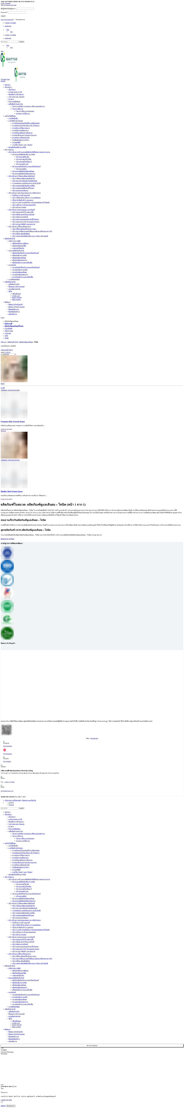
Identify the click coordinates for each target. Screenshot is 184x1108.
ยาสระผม (8, 333)
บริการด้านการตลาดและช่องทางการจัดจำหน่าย (24, 193)
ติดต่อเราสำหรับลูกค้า (15, 304)
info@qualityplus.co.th (7, 791)
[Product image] (14, 418)
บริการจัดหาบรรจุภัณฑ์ (20, 217)
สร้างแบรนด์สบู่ (21, 169)
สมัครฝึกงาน (12, 314)
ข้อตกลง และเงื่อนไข (29, 800)
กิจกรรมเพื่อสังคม (14, 101)
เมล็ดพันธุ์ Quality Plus (15, 104)
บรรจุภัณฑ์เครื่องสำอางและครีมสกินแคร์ (26, 267)
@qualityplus (94, 738)
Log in (3, 16)
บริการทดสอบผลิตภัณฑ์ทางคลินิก (23, 185)
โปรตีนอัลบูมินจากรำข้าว (20, 140)
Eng (12, 805)
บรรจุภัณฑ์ (12, 265)
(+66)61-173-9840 (9, 782)
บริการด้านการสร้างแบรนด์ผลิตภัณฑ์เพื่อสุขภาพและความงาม (29, 152)
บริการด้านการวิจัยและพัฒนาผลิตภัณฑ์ (21, 176)
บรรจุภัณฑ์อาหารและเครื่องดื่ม (22, 277)
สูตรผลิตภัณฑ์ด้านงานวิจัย (17, 147)
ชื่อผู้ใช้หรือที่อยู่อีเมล (8, 9)
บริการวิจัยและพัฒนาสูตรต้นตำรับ (23, 178)
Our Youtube (7, 761)
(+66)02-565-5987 (6, 1100)
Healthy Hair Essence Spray (12, 491)
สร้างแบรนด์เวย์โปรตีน (23, 159)
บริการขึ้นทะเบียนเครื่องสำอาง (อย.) (24, 229)
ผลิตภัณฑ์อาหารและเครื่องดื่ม (22, 262)
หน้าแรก (4, 342)
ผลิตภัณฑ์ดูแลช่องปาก (19, 260)
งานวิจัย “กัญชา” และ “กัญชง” (22, 145)
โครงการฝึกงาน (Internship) (25, 111)
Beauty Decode (17, 297)
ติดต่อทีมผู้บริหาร (14, 311)
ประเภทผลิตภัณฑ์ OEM (16, 250)
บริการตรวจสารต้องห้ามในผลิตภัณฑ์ (24, 181)
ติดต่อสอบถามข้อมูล (7, 539)
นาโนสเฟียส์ (16, 142)
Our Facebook (7, 746)
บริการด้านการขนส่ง (19, 207)
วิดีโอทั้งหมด (16, 294)
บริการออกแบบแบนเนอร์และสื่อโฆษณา (25, 219)
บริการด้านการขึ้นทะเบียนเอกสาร (19, 226)
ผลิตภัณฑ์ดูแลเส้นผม (19, 258)
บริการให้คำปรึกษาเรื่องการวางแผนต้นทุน (26, 197)
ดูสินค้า (3, 1106)
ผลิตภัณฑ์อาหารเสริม (19, 255)
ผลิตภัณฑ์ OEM (13, 342)
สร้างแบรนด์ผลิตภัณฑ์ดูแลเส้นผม (23, 171)
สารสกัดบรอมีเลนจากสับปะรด (22, 133)
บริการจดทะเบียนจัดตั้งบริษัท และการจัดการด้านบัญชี (30, 236)
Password (4, 12)
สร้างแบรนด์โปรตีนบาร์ (24, 161)
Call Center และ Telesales (16, 97)
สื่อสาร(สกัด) (16, 299)
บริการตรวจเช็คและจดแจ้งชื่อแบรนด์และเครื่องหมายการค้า (32, 231)
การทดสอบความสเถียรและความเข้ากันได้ (26, 183)
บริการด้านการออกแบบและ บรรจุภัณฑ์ (21, 209)
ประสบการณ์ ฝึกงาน (23, 113)
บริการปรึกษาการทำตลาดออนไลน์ (24, 205)
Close (2, 317)
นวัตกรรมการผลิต (14, 241)
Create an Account (10, 5)
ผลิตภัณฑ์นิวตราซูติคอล (20, 243)
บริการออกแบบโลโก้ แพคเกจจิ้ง (23, 212)
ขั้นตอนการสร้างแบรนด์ (16, 286)
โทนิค (7, 338)
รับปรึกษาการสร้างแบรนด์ (21, 195)
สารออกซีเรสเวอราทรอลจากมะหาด (24, 135)
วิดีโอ (10, 291)
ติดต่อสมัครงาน (13, 309)
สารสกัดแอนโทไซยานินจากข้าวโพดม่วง (25, 125)
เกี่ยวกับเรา (12, 89)
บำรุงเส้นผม (8, 328)
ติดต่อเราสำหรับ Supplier (16, 307)
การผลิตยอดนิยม (14, 279)
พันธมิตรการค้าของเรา (16, 94)
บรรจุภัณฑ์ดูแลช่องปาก (20, 274)
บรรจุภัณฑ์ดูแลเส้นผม (19, 272)
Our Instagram (7, 754)
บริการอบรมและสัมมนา (20, 190)
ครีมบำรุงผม (9, 331)
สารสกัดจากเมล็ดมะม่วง (20, 130)
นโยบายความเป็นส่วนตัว (13, 800)
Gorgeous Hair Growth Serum (13, 421)
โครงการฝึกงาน (17, 109)
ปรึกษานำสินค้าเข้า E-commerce (22, 200)
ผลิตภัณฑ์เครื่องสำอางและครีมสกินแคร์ (25, 253)
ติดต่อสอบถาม (11, 1106)
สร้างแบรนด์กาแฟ (22, 164)
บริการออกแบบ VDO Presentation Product (25, 222)
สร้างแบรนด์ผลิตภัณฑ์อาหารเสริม (23, 154)
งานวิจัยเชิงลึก (13, 118)
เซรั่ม (6, 335)
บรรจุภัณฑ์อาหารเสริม (20, 270)
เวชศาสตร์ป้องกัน (18, 248)
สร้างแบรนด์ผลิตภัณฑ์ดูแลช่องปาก (23, 173)
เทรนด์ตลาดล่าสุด (14, 289)
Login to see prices (6, 429)
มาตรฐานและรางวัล (15, 92)
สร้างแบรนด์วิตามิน (22, 157)
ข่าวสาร (11, 99)
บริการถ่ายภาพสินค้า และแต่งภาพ (23, 224)
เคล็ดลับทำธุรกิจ (13, 284)
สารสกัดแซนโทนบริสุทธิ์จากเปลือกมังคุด (25, 123)
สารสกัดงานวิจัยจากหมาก (21, 128)
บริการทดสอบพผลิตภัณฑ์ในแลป (23, 188)
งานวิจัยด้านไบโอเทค (15, 121)
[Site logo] (9, 66)
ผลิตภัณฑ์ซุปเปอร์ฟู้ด (19, 246)
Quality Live (16, 296)
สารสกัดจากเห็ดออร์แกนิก (21, 137)
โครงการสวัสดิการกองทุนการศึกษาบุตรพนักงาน (28, 106)
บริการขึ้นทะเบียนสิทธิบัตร (21, 234)
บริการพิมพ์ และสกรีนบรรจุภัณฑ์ (23, 214)
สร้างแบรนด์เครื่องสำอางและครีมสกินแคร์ (26, 166)
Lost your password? (7, 19)
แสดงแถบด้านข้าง (7, 350)
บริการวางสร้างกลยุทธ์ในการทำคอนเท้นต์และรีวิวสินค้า (31, 202)
